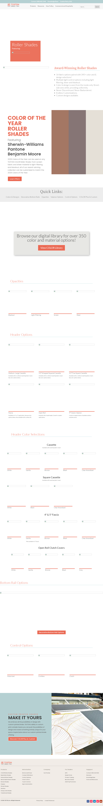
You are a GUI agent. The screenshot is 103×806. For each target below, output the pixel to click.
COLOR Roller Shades (6, 773)
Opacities (45, 197)
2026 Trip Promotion (70, 782)
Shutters (3, 788)
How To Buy (50, 6)
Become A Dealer (69, 779)
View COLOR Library (51, 247)
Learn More (15, 179)
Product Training (69, 777)
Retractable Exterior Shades (8, 779)
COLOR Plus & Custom (88, 197)
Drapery (3, 784)
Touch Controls (26, 782)
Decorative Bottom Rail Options (51, 632)
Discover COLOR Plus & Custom (22, 739)
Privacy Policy (39, 800)
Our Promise (47, 773)
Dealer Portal (68, 775)
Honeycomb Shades (6, 790)
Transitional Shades (6, 793)
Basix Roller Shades (6, 775)
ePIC (66, 773)
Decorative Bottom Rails (30, 197)
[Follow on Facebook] (88, 801)
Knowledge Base (53, 1)
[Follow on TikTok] (97, 801)
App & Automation (27, 784)
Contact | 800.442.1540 (38, 1)
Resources (41, 6)
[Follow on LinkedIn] (94, 801)
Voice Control (26, 779)
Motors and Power (27, 773)
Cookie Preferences (49, 800)
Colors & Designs (12, 197)
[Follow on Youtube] (101, 801)
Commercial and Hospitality (64, 6)
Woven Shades (5, 786)
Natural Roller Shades (6, 777)
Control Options (71, 197)
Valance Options (57, 197)
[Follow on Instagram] (91, 801)
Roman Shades (5, 782)
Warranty (88, 775)
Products (33, 6)
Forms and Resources (92, 779)
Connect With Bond (27, 775)
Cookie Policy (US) (66, 1)
